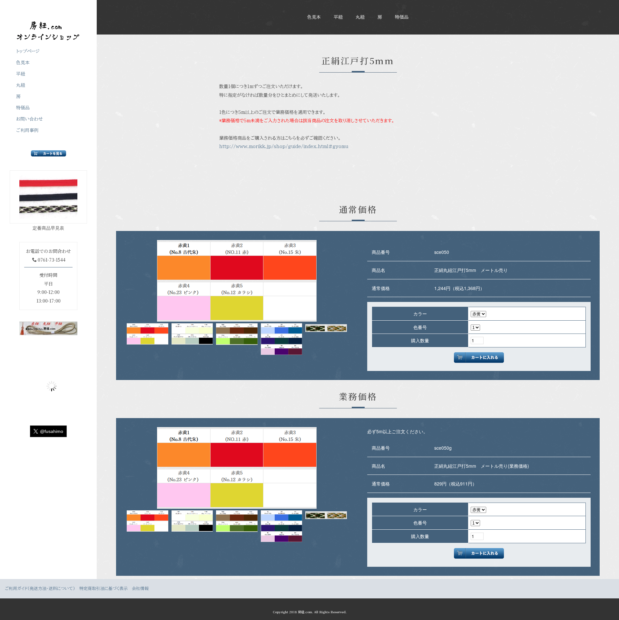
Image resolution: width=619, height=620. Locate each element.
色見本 (314, 17)
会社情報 (140, 588)
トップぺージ (28, 51)
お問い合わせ (29, 119)
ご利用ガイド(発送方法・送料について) (40, 588)
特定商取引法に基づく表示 (103, 588)
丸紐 (360, 17)
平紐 (338, 17)
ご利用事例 (27, 130)
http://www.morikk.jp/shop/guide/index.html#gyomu (283, 146)
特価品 (401, 17)
